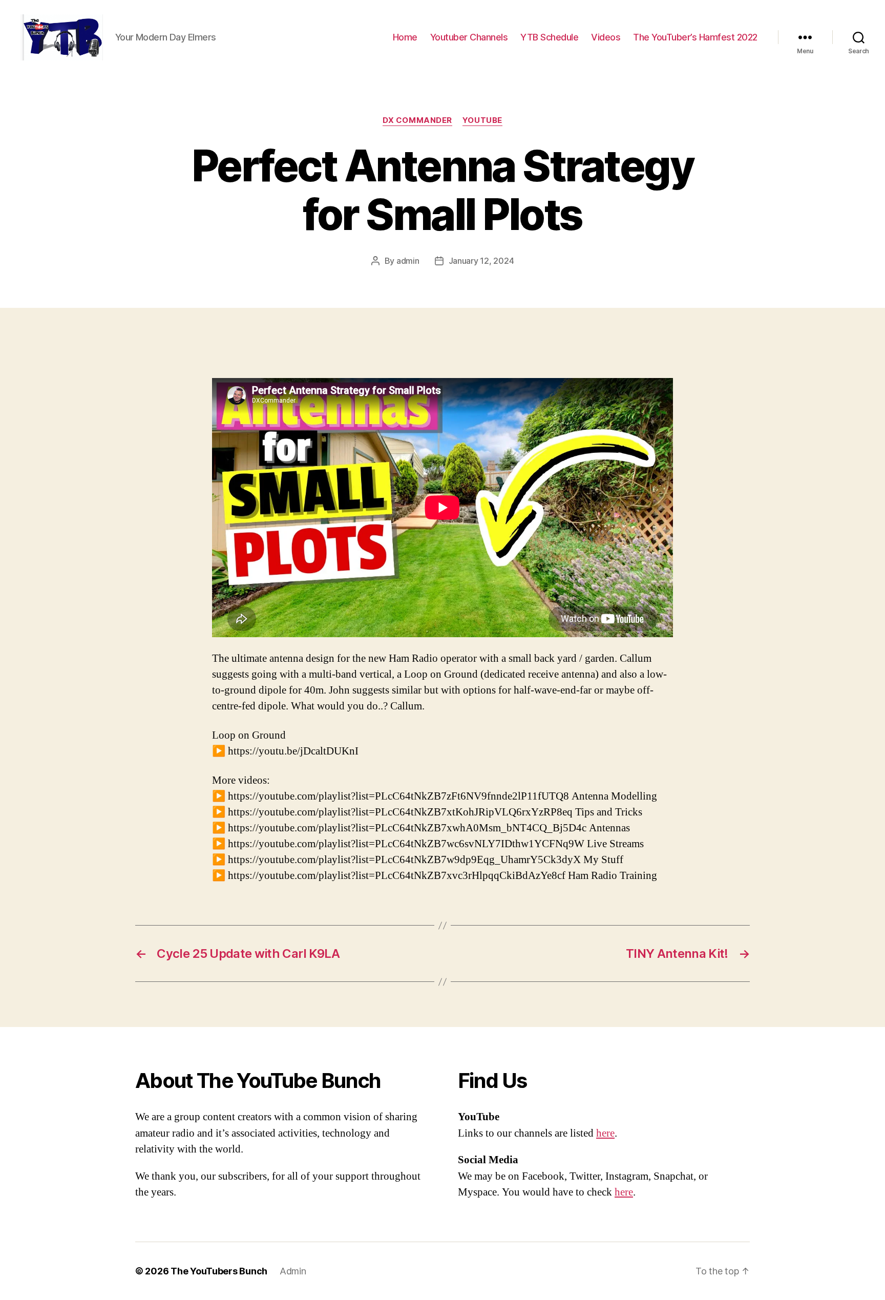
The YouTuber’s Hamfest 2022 (695, 37)
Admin (293, 1271)
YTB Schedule (549, 37)
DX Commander (417, 120)
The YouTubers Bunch (219, 1271)
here (605, 1133)
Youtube (482, 120)
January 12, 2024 (481, 261)
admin (407, 261)
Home (405, 37)
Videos (605, 37)
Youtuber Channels (469, 37)
